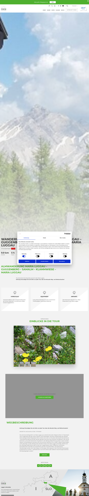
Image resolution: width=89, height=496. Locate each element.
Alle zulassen (62, 261)
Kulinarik (58, 10)
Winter (53, 10)
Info (53, 2)
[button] (38, 465)
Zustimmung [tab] (26, 237)
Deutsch (74, 5)
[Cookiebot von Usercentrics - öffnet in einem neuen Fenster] (65, 234)
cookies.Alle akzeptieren (44, 397)
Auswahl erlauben (44, 261)
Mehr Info (44, 454)
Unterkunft (72, 10)
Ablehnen (27, 261)
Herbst (44, 10)
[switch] (37, 256)
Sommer (48, 10)
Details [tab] (44, 237)
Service (62, 10)
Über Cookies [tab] (63, 237)
